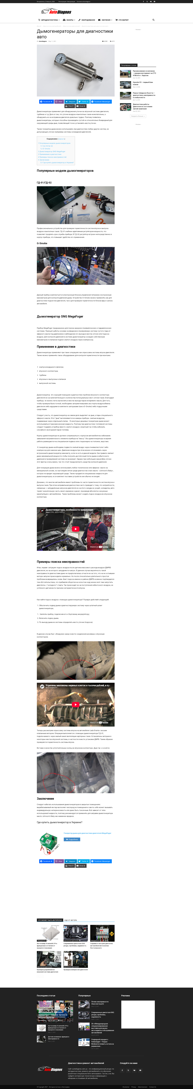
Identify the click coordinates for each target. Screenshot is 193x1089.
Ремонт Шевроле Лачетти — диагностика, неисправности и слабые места (144, 95)
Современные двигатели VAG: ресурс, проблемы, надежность (102, 1015)
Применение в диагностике (50, 154)
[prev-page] (38, 976)
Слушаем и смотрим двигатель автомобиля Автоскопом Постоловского (101, 946)
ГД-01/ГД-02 (46, 146)
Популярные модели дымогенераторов (54, 143)
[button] (153, 20)
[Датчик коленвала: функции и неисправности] (41, 1039)
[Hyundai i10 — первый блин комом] (125, 85)
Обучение (106, 20)
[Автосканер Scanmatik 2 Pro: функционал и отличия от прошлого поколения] (49, 933)
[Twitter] (147, 1)
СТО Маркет (124, 20)
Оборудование (88, 20)
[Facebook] (143, 1)
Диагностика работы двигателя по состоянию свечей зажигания (142, 106)
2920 (61, 1020)
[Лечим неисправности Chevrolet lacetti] (84, 1004)
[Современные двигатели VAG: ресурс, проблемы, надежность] (76, 933)
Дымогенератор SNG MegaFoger (51, 151)
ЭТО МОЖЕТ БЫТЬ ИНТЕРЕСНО (50, 920)
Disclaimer (126, 1087)
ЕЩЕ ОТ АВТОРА (71, 920)
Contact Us (152, 1087)
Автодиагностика (49, 20)
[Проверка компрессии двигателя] (76, 959)
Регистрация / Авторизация (67, 1)
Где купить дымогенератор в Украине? (57, 162)
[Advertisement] (115, 11)
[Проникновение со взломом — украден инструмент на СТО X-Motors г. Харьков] (125, 74)
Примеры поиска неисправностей (52, 157)
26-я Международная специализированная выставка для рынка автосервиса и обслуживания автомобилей (102, 1028)
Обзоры (69, 20)
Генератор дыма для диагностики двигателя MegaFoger (87, 833)
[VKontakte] (150, 1)
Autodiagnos (43, 41)
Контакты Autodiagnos (83, 1)
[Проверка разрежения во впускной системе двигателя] (49, 959)
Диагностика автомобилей (52, 26)
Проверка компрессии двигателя (76, 969)
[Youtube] (154, 1)
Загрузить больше (137, 116)
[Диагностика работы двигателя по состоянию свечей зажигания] (125, 107)
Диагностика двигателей (71, 26)
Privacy (133, 1087)
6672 (113, 41)
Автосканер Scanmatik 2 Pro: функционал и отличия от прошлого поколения (47, 946)
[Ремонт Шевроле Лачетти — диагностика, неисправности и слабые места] (125, 96)
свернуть (61, 139)
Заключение (44, 160)
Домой (39, 26)
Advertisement (142, 1087)
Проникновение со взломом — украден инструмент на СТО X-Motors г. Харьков (144, 73)
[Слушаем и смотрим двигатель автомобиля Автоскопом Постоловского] (102, 933)
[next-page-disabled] (41, 976)
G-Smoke (45, 149)
